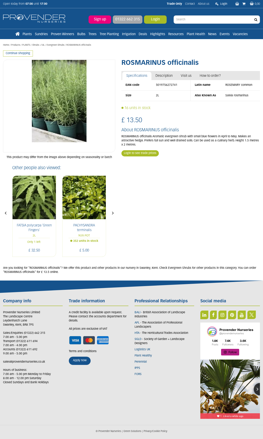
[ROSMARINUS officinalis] (59, 106)
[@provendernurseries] (212, 331)
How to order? (210, 76)
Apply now (80, 360)
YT (242, 315)
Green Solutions (132, 431)
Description (164, 76)
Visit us (186, 76)
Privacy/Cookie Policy (155, 431)
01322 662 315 (127, 19)
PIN (232, 315)
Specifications (136, 76)
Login (155, 19)
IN (222, 315)
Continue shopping (18, 53)
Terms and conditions (83, 351)
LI (204, 315)
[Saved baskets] (237, 4)
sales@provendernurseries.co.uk (24, 361)
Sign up (100, 19)
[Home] (17, 34)
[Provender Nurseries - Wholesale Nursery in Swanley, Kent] (34, 18)
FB (213, 315)
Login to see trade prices (140, 153)
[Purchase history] (244, 4)
